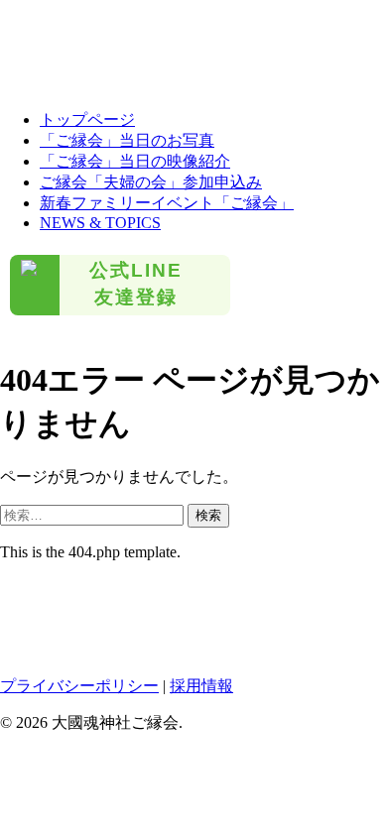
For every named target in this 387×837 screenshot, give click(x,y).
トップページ (87, 119)
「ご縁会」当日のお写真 (127, 140)
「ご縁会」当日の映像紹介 (135, 161)
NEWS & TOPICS (100, 222)
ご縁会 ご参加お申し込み (89, 48)
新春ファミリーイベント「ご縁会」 (167, 202)
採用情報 (201, 685)
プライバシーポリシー (79, 685)
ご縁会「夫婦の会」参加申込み (151, 182)
